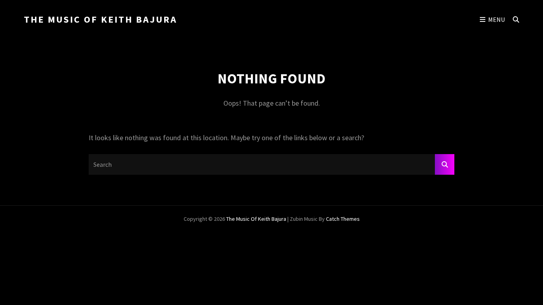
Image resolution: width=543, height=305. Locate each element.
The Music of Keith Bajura (100, 19)
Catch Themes (343, 218)
